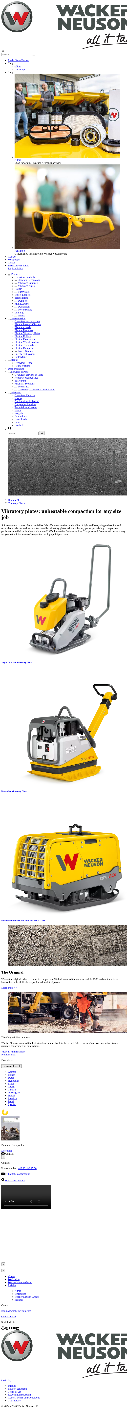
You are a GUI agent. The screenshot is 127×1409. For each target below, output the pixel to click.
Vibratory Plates (26, 285)
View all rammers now (13, 1051)
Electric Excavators (25, 339)
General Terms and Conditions (24, 1397)
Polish (20, 268)
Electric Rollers (23, 336)
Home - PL (14, 500)
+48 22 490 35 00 (27, 1168)
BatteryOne (21, 357)
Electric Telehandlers (25, 345)
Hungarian (13, 1080)
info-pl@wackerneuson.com (16, 1311)
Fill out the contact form (17, 1174)
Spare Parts (20, 380)
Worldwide (14, 259)
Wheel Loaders (22, 294)
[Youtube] (14, 1328)
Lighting (19, 312)
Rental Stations (22, 365)
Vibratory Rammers (28, 283)
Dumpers (22, 300)
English (12, 268)
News (18, 410)
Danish (11, 1095)
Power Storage (25, 351)
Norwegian (14, 1092)
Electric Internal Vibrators (28, 324)
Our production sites (25, 404)
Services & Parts (19, 371)
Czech (11, 1086)
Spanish (12, 1104)
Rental (14, 359)
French (11, 1074)
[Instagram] (7, 1328)
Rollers (18, 288)
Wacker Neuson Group (20, 1282)
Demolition (24, 306)
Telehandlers (21, 297)
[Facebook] (11, 1328)
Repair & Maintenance (26, 377)
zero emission (18, 318)
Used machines (16, 368)
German (12, 1071)
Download (6, 1150)
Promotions (20, 416)
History (18, 398)
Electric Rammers (24, 330)
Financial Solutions (25, 383)
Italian (11, 1083)
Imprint (12, 1385)
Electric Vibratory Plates (27, 333)
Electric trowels (23, 327)
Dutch (11, 1077)
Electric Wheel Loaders (27, 342)
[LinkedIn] (17, 1328)
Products (15, 274)
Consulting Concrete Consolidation (36, 389)
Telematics (23, 386)
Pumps (21, 315)
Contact (12, 256)
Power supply (25, 309)
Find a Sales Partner (18, 60)
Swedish (12, 1098)
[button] (18, 265)
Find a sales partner (15, 1180)
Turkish (12, 1089)
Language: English (11, 1066)
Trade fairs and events (26, 407)
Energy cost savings (25, 354)
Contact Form (8, 1316)
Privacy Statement (17, 1388)
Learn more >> (9, 987)
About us (16, 392)
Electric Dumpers (24, 348)
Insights (19, 413)
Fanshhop (20, 69)
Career (11, 262)
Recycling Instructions (19, 1394)
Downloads (21, 419)
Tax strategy (14, 1400)
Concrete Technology (29, 280)
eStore (18, 66)
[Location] (3, 1328)
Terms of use (14, 1391)
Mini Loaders (22, 303)
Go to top (6, 1380)
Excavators (23, 291)
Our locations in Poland (27, 401)
